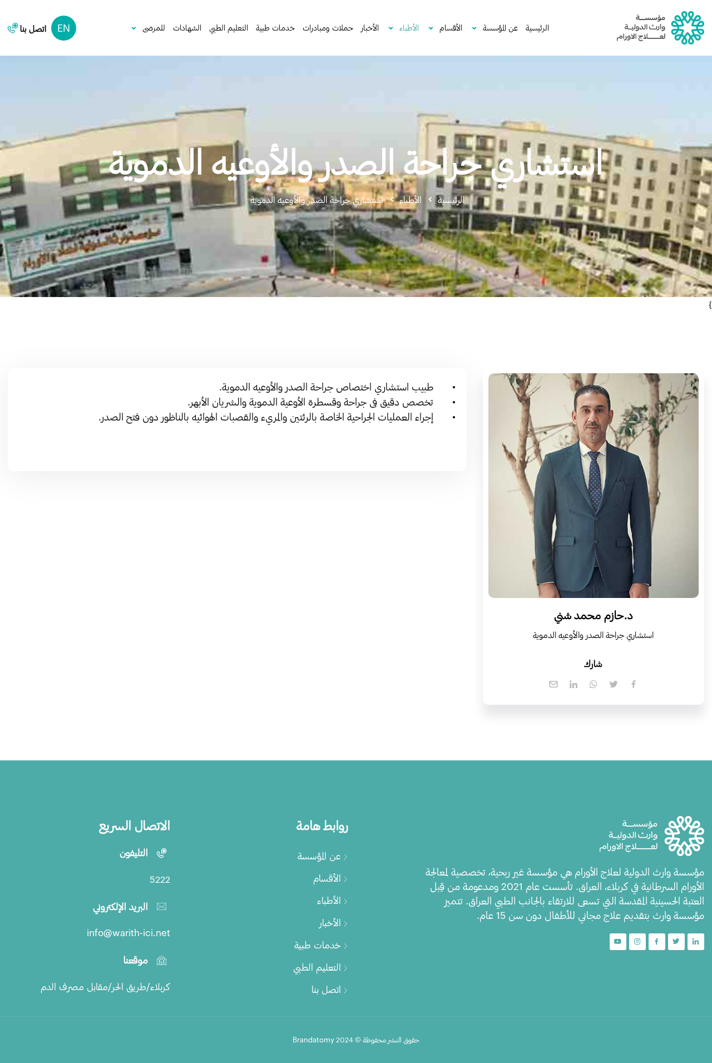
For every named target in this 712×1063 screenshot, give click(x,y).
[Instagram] (637, 941)
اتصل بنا (33, 28)
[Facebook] (657, 941)
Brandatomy (313, 1039)
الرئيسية (537, 27)
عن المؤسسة (319, 856)
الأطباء (409, 27)
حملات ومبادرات (328, 27)
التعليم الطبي (228, 27)
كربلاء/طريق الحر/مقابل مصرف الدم (105, 986)
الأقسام (450, 27)
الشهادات (187, 27)
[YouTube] (618, 941)
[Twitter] (676, 941)
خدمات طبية (275, 27)
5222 (160, 878)
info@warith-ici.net (128, 932)
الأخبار (370, 27)
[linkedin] (696, 941)
